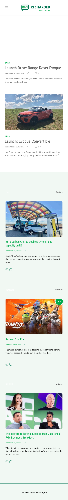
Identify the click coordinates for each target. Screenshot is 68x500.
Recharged (9, 251)
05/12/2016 (20, 147)
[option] (34, 232)
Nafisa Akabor (10, 73)
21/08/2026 (18, 443)
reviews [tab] (58, 289)
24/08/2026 (18, 251)
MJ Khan (9, 345)
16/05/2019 (20, 73)
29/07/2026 (17, 345)
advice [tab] (59, 384)
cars (7, 63)
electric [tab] (59, 192)
